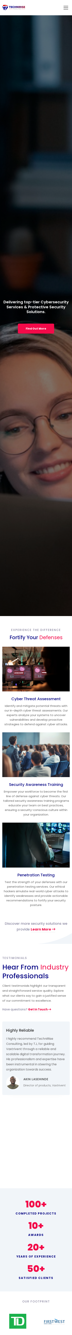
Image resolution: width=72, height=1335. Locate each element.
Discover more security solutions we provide (36, 926)
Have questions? (25, 1009)
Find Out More (36, 328)
